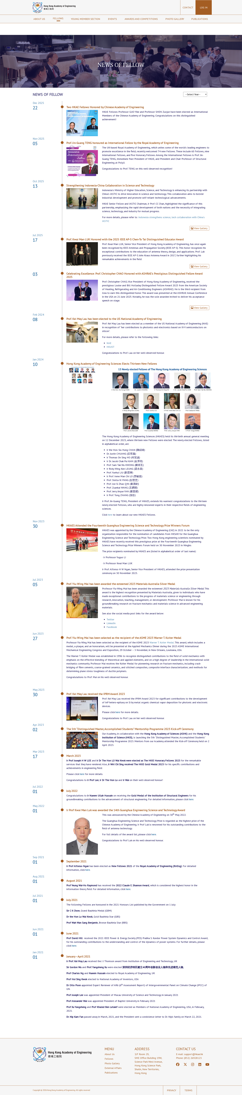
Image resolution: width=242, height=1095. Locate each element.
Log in (204, 7)
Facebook (112, 627)
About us (39, 19)
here (110, 514)
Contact (188, 7)
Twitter (110, 619)
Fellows (58, 18)
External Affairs (113, 1068)
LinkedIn (111, 623)
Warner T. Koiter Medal (162, 642)
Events (112, 19)
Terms (188, 1090)
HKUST (110, 346)
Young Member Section (86, 19)
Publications (200, 19)
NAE (109, 343)
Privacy (171, 1090)
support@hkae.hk (193, 1054)
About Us (110, 1054)
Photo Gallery (174, 19)
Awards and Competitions (141, 19)
